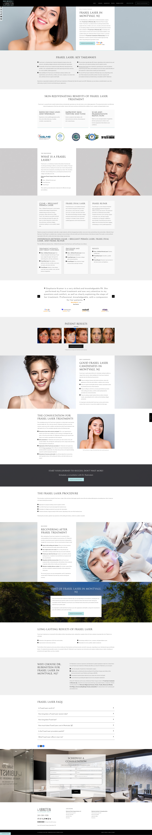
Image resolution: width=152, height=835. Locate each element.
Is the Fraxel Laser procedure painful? (51, 731)
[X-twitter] (42, 818)
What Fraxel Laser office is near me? (50, 737)
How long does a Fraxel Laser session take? (53, 714)
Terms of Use (96, 786)
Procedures (84, 9)
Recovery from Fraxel (83, 66)
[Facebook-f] (38, 818)
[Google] (48, 818)
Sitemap (113, 832)
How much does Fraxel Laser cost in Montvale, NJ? (55, 725)
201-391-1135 (42, 815)
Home (80, 9)
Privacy (106, 832)
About (94, 3)
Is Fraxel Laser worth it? (46, 708)
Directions (68, 817)
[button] (38, 214)
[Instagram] (40, 818)
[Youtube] (46, 818)
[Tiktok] (44, 818)
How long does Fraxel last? (47, 719)
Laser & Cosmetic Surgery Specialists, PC (46, 825)
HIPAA (109, 832)
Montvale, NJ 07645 (69, 814)
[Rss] (50, 818)
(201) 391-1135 (129, 3)
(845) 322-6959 (94, 816)
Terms (102, 832)
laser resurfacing (96, 208)
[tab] (76, 708)
